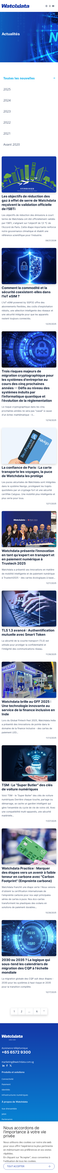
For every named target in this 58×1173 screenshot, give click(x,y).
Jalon (4, 1114)
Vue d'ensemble (9, 1108)
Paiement (6, 1084)
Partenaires (7, 1119)
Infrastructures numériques (15, 1095)
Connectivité (7, 1079)
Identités (6, 1089)
